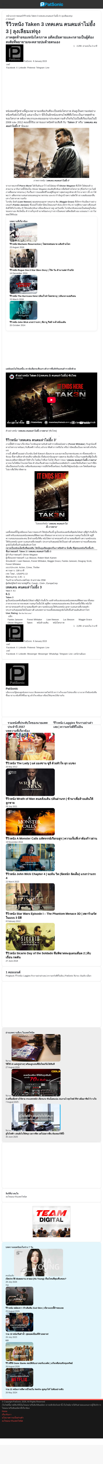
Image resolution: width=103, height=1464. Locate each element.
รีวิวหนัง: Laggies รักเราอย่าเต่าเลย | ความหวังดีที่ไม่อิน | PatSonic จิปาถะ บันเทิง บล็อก (53, 976)
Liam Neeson (52, 619)
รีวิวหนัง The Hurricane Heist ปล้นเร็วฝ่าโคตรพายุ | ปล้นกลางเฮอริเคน (43, 296)
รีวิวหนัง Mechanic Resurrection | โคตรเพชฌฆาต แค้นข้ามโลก (40, 244)
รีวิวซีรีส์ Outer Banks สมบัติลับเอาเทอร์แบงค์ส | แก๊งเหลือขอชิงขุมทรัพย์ (39, 1363)
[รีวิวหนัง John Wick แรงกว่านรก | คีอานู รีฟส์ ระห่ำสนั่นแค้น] (23, 319)
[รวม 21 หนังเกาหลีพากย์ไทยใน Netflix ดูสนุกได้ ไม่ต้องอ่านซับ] (19, 1386)
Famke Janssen (15, 619)
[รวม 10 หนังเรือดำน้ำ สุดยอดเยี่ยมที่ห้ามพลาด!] (19, 1331)
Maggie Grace (85, 619)
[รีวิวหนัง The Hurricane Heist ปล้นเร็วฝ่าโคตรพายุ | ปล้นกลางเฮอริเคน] (23, 293)
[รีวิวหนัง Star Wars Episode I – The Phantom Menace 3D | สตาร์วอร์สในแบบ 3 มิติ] (30, 910)
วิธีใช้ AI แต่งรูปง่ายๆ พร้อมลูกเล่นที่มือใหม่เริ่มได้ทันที (30, 1064)
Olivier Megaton (15, 623)
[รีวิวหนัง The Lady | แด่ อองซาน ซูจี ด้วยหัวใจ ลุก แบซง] (30, 760)
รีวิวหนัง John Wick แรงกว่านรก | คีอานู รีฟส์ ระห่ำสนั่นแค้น (38, 322)
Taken (29, 623)
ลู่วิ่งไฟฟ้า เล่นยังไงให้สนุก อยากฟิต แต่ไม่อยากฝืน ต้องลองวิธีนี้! (35, 1134)
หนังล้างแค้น (42, 623)
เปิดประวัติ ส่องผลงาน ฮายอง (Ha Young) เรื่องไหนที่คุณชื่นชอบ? (36, 1279)
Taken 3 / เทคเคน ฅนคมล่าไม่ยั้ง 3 (35, 551)
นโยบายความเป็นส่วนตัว (12, 1418)
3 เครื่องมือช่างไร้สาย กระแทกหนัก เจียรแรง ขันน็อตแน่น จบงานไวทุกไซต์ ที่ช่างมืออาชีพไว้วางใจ (51, 1099)
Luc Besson (30, 558)
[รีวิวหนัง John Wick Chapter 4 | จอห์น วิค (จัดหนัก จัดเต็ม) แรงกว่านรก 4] (30, 870)
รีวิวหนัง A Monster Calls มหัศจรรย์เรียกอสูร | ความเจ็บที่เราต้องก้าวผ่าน (51, 838)
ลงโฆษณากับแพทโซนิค (16, 1197)
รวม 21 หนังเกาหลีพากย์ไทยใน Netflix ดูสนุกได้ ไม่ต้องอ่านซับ (35, 1389)
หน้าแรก (10, 16)
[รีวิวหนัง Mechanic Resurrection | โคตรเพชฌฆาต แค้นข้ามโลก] (23, 241)
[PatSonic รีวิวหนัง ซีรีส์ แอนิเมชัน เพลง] (51, 4)
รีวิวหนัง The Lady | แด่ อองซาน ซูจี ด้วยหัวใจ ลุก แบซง (41, 763)
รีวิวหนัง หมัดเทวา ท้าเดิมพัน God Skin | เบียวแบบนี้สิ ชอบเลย (35, 1308)
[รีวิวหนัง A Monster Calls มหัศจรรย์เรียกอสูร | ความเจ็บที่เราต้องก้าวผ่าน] (30, 835)
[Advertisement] (51, 89)
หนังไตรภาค (58, 623)
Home (4, 1411)
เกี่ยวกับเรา (6, 1414)
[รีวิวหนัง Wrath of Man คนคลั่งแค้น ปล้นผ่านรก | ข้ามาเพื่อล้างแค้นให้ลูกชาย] (30, 795)
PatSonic (28, 61)
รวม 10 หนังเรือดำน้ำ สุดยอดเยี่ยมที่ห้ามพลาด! (27, 1334)
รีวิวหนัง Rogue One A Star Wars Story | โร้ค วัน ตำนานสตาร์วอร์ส (42, 270)
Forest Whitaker (34, 619)
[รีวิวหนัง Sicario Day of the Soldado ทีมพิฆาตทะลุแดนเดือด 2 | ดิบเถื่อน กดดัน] (30, 950)
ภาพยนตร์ (18, 16)
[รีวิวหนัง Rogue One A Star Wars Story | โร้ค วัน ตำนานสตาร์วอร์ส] (23, 267)
